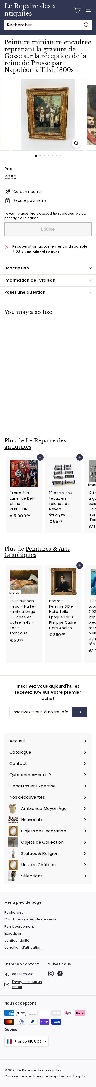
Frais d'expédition (44, 213)
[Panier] (77, 9)
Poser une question (25, 292)
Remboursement (19, 926)
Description (16, 268)
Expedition (13, 933)
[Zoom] (76, 143)
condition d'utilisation (22, 947)
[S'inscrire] (79, 712)
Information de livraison (29, 280)
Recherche (14, 912)
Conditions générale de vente (30, 919)
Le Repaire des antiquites (30, 10)
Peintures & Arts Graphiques (37, 552)
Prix (8, 168)
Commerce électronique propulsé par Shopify (45, 1076)
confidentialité (16, 940)
